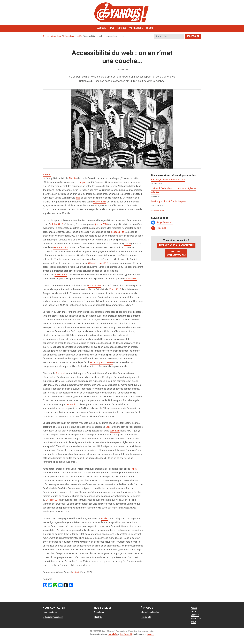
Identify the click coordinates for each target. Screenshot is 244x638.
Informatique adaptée (72, 36)
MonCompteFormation (101, 362)
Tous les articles (157, 210)
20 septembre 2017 (98, 263)
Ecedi (108, 427)
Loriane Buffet (113, 634)
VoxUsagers (61, 274)
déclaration (71, 404)
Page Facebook (165, 222)
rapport (82, 182)
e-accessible (94, 285)
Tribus (193, 621)
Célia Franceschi (126, 634)
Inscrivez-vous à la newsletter (176, 245)
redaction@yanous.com (53, 617)
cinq (78, 198)
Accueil (46, 36)
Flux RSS (161, 228)
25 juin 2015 (115, 289)
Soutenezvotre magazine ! (176, 253)
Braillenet (60, 373)
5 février (72, 178)
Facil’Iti (104, 518)
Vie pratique (56, 36)
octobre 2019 (56, 224)
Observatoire (99, 201)
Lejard (75, 572)
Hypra (134, 469)
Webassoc (150, 634)
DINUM (127, 243)
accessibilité (117, 232)
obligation (115, 430)
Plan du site (146, 617)
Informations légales (150, 612)
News (193, 611)
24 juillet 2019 (53, 500)
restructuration (60, 247)
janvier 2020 (101, 224)
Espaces (195, 614)
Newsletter (99, 612)
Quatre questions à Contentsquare (168, 201)
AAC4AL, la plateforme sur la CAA (168, 179)
